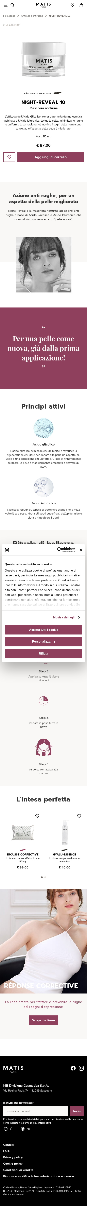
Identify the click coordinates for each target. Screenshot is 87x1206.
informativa (44, 1122)
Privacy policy (13, 1157)
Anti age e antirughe (32, 15)
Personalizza (41, 641)
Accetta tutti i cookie (43, 629)
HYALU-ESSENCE (64, 854)
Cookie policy (12, 1164)
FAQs (6, 1151)
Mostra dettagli (64, 617)
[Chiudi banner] (81, 549)
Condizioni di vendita (18, 1170)
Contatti (8, 1145)
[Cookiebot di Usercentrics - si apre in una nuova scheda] (57, 549)
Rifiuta (43, 653)
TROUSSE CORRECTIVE (23, 854)
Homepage (9, 15)
